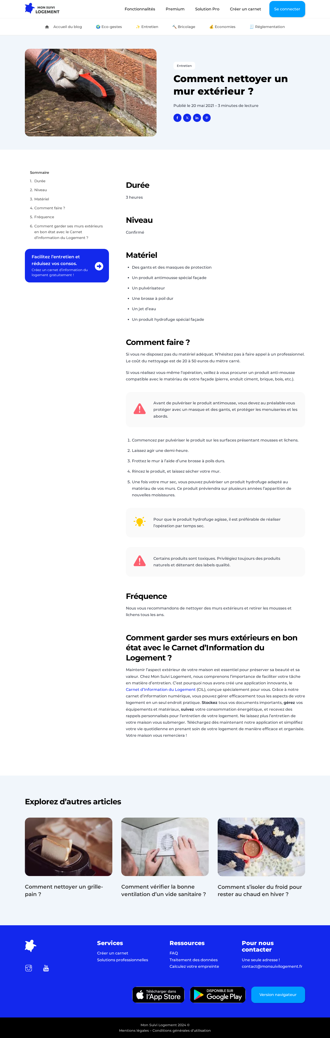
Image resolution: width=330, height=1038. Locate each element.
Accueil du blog (67, 26)
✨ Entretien (147, 26)
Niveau (40, 190)
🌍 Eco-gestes (109, 26)
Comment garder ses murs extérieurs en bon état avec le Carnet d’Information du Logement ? (68, 232)
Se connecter (287, 9)
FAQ (174, 953)
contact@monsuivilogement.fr (272, 966)
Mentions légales (134, 1030)
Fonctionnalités (140, 9)
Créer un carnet (245, 9)
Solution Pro (207, 9)
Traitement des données (194, 960)
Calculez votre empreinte (194, 966)
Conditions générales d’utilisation (181, 1030)
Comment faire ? (49, 208)
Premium (175, 9)
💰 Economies (222, 26)
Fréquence (44, 217)
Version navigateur (278, 994)
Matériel (42, 199)
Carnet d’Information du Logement (161, 689)
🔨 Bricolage (183, 26)
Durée (40, 181)
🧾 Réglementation (267, 26)
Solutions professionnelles (122, 960)
